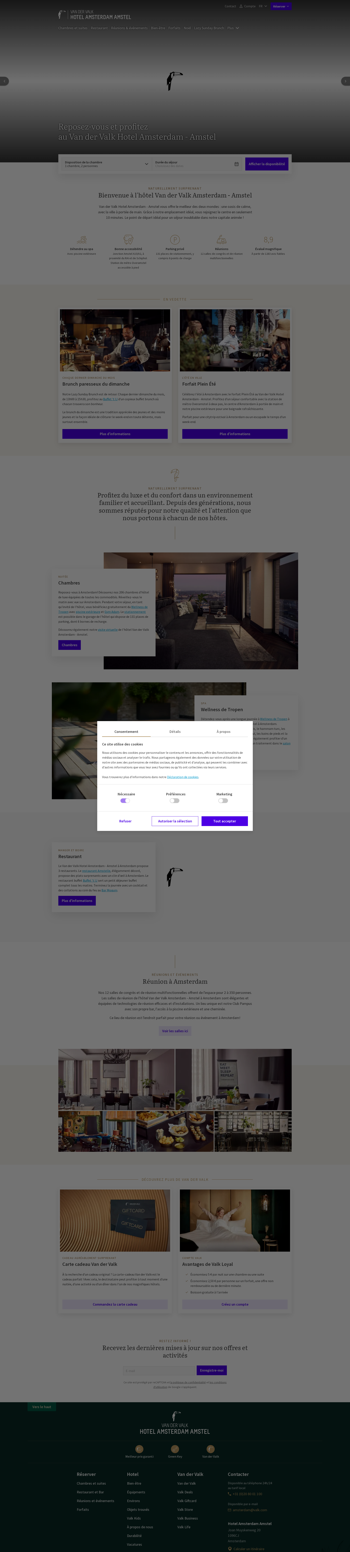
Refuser (125, 821)
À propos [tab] (223, 731)
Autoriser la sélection (175, 821)
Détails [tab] (175, 731)
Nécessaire (126, 794)
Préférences (176, 794)
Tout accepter (224, 821)
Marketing (224, 794)
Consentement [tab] (126, 731)
